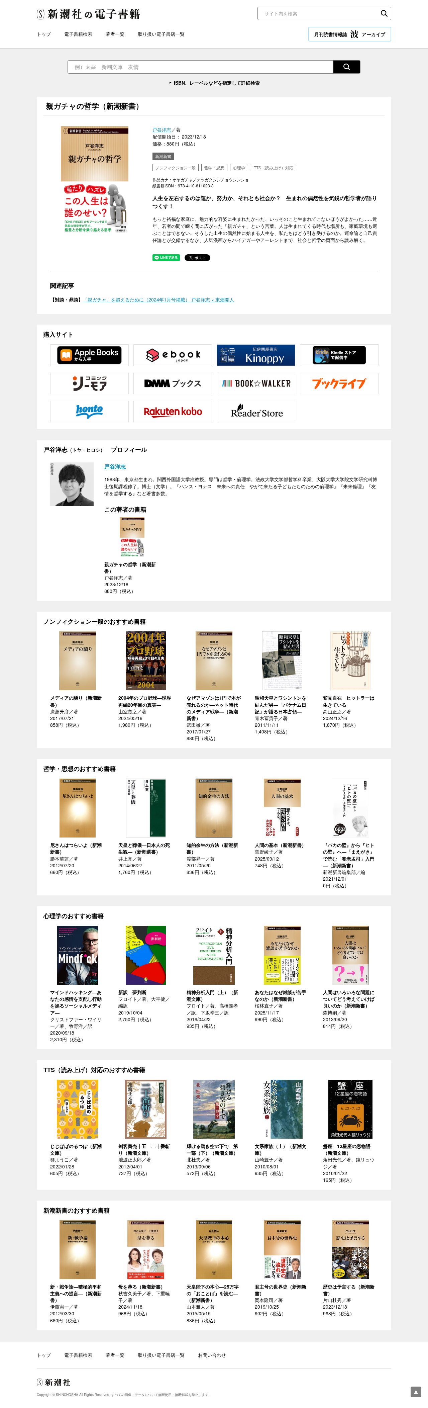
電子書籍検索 (78, 33)
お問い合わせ (212, 1354)
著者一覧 (115, 33)
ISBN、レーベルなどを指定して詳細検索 (217, 82)
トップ (44, 33)
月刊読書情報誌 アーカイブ (349, 34)
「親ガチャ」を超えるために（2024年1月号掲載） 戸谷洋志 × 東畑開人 (158, 299)
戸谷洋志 (161, 129)
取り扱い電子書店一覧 (161, 33)
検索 (384, 13)
